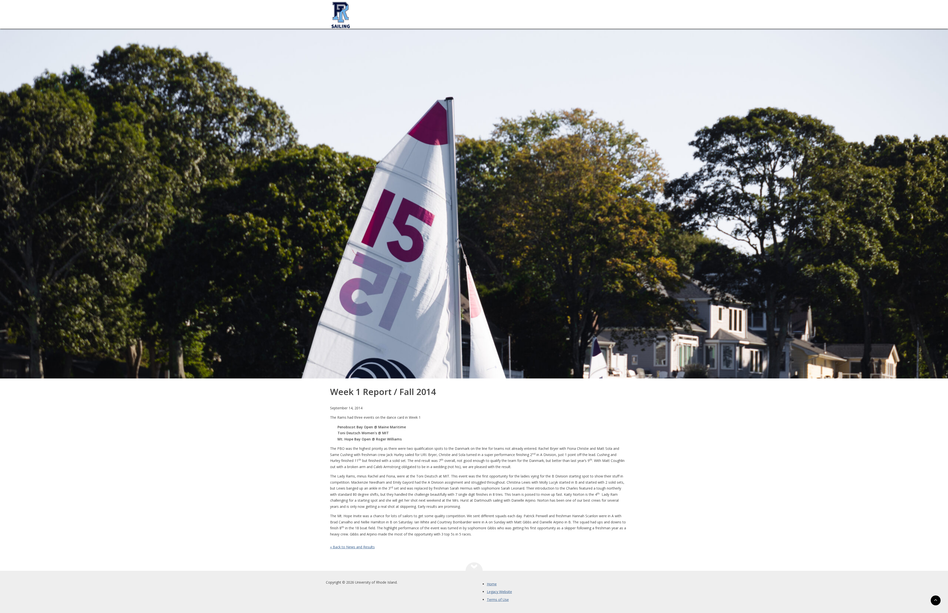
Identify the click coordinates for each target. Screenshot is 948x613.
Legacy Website (499, 591)
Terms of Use (498, 599)
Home (492, 584)
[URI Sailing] (341, 38)
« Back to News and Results (352, 547)
